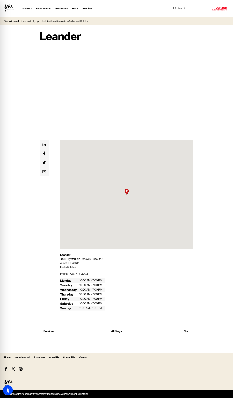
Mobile (26, 8)
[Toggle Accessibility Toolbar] (8, 390)
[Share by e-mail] (44, 171)
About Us (87, 8)
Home (7, 357)
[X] (13, 369)
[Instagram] (21, 369)
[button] (127, 192)
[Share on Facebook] (44, 153)
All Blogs (116, 331)
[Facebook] (6, 369)
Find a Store (61, 8)
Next (187, 331)
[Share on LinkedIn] (44, 144)
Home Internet (43, 8)
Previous (48, 331)
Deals (75, 8)
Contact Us (69, 357)
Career (83, 357)
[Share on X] (44, 162)
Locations (39, 357)
